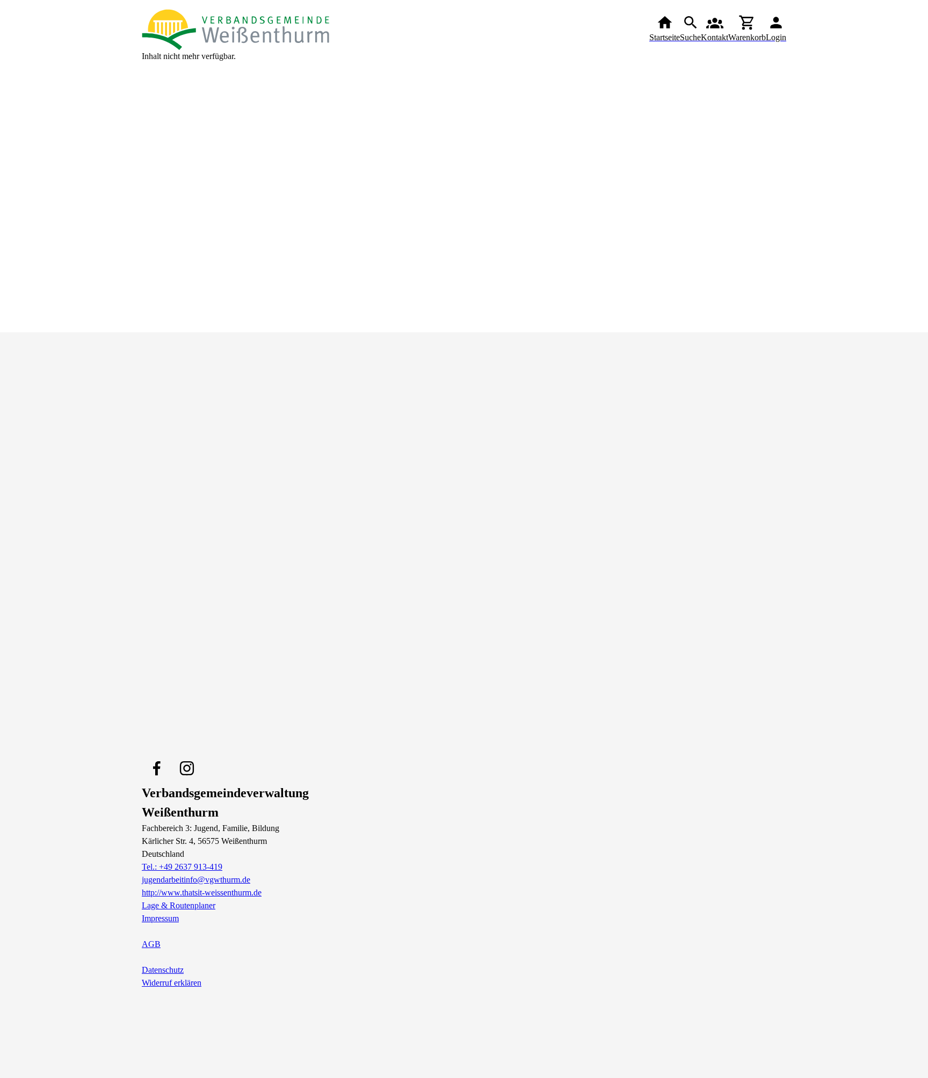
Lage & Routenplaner (178, 905)
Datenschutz (163, 969)
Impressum (160, 918)
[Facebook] (157, 768)
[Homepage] (236, 29)
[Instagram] (187, 768)
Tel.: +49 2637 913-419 (182, 866)
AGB (151, 944)
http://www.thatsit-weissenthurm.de (202, 892)
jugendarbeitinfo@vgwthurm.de (196, 879)
